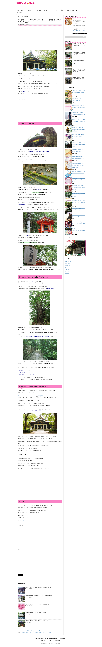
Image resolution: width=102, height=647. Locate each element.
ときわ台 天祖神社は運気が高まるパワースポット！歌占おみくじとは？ (79, 62)
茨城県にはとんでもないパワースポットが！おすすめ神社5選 (78, 230)
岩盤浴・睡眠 (70, 10)
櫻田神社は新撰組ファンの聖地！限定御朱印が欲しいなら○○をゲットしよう (79, 78)
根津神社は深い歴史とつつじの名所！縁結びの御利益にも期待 (36, 632)
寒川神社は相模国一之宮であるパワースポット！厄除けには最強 (38, 595)
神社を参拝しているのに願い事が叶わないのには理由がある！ (78, 202)
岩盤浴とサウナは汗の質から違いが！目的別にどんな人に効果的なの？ (78, 165)
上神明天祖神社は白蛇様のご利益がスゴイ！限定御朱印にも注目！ (78, 195)
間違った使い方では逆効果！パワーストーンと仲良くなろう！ (78, 136)
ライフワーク (55, 10)
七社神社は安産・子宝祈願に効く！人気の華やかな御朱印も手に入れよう (79, 53)
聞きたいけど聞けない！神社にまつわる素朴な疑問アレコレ (78, 121)
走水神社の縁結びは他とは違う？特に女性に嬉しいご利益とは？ (38, 587)
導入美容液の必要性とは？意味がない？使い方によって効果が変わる (78, 129)
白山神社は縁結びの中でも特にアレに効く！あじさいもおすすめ (37, 631)
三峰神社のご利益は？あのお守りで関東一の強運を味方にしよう (78, 144)
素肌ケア (63, 10)
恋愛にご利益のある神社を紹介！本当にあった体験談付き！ (37, 604)
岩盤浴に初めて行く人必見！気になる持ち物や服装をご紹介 (78, 107)
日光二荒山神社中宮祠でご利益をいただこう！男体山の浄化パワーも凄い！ (79, 70)
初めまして (20, 10)
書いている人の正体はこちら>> (79, 30)
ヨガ (77, 10)
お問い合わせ (20, 12)
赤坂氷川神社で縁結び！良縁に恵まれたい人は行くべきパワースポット (39, 620)
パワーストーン (47, 10)
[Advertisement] (40, 37)
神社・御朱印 (28, 10)
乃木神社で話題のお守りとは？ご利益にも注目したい (36, 612)
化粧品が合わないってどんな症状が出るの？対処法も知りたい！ (78, 180)
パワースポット (37, 10)
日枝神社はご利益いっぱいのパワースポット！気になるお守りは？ (78, 187)
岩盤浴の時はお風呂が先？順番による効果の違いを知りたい (78, 92)
